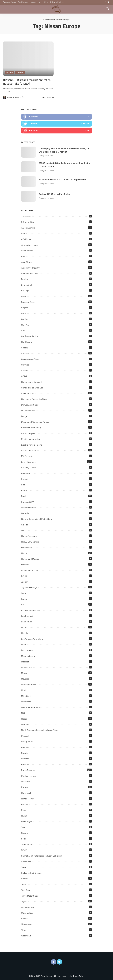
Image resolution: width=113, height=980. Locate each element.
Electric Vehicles (28, 450)
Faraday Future (28, 467)
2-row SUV (26, 216)
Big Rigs (25, 290)
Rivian (24, 816)
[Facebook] (105, 2)
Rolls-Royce (26, 821)
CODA (24, 376)
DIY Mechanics (28, 410)
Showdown (26, 861)
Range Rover (27, 799)
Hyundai (25, 564)
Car (23, 330)
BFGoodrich (26, 285)
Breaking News (28, 302)
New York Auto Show (30, 707)
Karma (24, 599)
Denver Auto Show (29, 405)
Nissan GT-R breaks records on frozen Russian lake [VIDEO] (26, 82)
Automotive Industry (30, 268)
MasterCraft (26, 667)
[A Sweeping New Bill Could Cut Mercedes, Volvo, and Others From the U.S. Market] (28, 152)
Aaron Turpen (13, 97)
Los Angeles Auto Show (32, 639)
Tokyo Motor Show (29, 896)
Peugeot (25, 736)
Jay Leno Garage (29, 587)
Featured (25, 473)
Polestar (25, 759)
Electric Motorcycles (30, 439)
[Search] (107, 9)
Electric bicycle (28, 433)
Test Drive (25, 890)
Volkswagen (26, 924)
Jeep (23, 593)
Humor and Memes (30, 559)
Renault (24, 804)
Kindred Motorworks (30, 610)
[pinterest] (56, 130)
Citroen (24, 370)
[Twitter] (108, 2)
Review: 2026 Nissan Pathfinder (54, 194)
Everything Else (28, 462)
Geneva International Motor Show (37, 519)
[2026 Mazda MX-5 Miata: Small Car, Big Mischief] (28, 181)
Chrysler (25, 365)
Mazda (24, 673)
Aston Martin (27, 250)
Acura (24, 233)
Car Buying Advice (29, 336)
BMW (23, 296)
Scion (23, 839)
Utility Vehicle (27, 913)
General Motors (28, 507)
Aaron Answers (28, 228)
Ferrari (24, 479)
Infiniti (24, 576)
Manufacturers (28, 656)
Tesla (23, 884)
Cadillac (25, 319)
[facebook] (56, 117)
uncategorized (27, 907)
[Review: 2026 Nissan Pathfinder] (28, 196)
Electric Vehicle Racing (31, 445)
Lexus (24, 627)
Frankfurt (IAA (27, 502)
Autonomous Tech (29, 273)
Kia (22, 604)
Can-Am (25, 325)
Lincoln (24, 633)
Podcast (25, 747)
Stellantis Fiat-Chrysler (31, 873)
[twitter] (56, 124)
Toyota (24, 901)
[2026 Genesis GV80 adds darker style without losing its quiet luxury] (28, 166)
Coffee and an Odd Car (32, 388)
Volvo (23, 930)
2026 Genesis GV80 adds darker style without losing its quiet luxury (64, 164)
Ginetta (24, 525)
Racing (24, 787)
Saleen (24, 833)
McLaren (25, 679)
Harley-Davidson (29, 536)
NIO (23, 713)
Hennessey (26, 547)
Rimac (24, 810)
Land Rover (26, 622)
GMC (23, 530)
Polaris (24, 753)
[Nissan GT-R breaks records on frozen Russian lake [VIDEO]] (28, 58)
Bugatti (24, 308)
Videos (20, 72)
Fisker (24, 490)
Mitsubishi (25, 696)
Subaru (24, 878)
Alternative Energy (29, 245)
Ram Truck (26, 793)
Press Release (28, 770)
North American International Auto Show (39, 730)
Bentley (24, 279)
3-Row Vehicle (27, 222)
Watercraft (26, 936)
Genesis (25, 513)
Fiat (23, 485)
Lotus (23, 644)
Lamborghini (27, 616)
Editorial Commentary (31, 427)
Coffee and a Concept (31, 382)
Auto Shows (26, 262)
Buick (23, 313)
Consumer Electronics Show (34, 399)
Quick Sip (25, 781)
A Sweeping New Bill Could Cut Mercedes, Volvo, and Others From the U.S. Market (64, 150)
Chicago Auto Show (30, 359)
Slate (23, 867)
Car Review (26, 342)
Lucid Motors (27, 650)
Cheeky (24, 348)
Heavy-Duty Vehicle (30, 542)
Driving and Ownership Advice (35, 422)
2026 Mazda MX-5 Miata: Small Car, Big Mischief (62, 179)
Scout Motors (27, 844)
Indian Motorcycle (29, 570)
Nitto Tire (25, 724)
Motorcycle (26, 701)
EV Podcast (26, 456)
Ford (23, 496)
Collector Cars (27, 393)
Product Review (28, 776)
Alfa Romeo (26, 239)
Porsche (25, 764)
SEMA (24, 850)
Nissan (9, 72)
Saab (23, 827)
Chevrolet (25, 353)
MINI (23, 690)
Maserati (25, 662)
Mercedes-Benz (28, 684)
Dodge (24, 416)
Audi (23, 256)
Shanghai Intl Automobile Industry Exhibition (41, 856)
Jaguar (24, 582)
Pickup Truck (27, 741)
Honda (24, 553)
